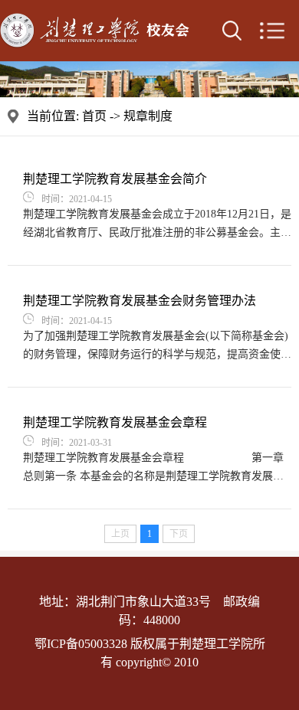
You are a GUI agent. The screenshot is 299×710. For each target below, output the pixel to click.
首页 (94, 116)
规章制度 (147, 116)
